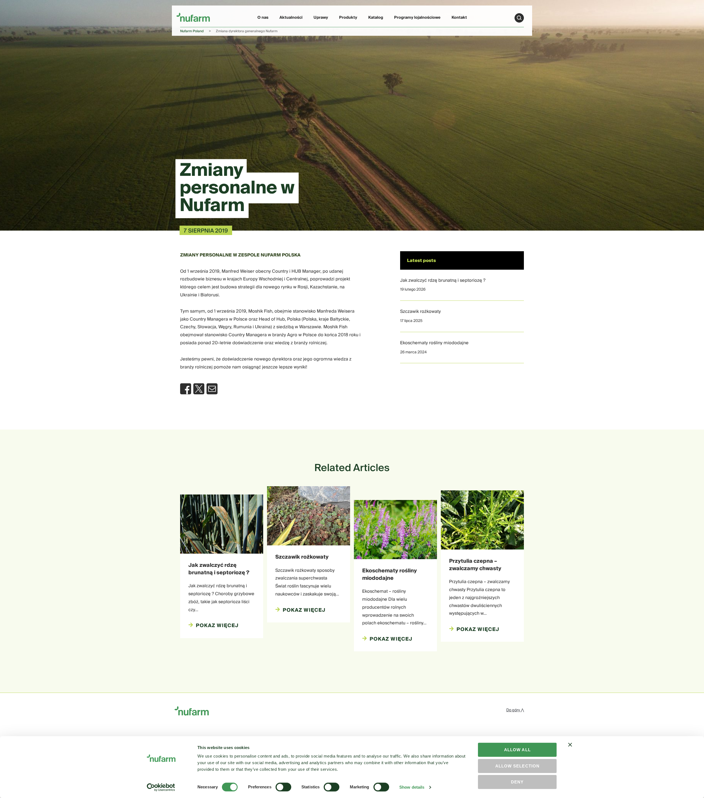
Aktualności (290, 17)
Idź (519, 18)
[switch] (283, 787)
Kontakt (459, 17)
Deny (517, 782)
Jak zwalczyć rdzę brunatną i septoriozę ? (442, 280)
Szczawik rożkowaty (420, 311)
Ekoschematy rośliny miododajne (434, 343)
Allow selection (517, 766)
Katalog (375, 17)
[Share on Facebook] (185, 388)
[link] (193, 17)
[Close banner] (570, 749)
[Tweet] (198, 388)
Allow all (517, 749)
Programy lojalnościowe (417, 17)
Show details (411, 787)
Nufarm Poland (192, 31)
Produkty (348, 17)
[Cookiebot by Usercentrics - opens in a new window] (161, 787)
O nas (262, 17)
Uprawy (321, 17)
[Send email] (212, 388)
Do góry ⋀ (515, 710)
